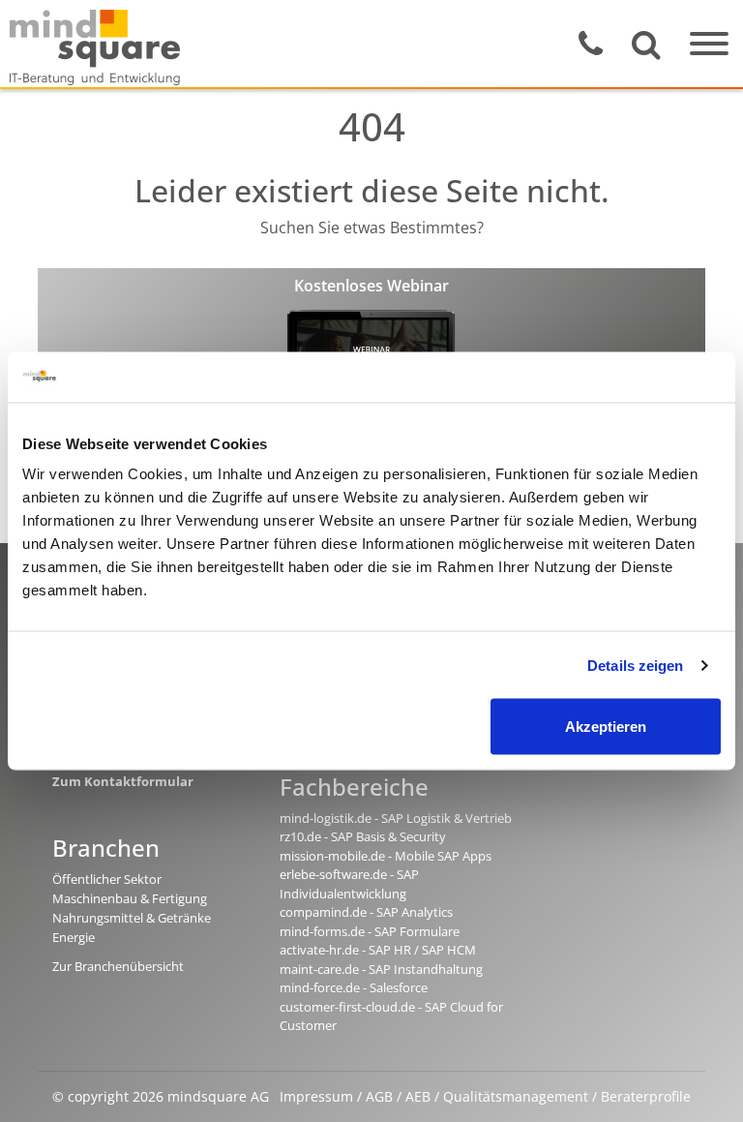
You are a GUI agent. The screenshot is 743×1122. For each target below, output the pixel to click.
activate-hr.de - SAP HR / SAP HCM (378, 949)
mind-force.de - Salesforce (354, 987)
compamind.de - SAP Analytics (366, 912)
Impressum (316, 1096)
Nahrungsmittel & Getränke (131, 917)
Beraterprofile (646, 1096)
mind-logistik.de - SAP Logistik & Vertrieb (396, 818)
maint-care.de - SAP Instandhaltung (381, 969)
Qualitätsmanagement (515, 1096)
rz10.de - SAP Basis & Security (363, 836)
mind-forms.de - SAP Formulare (370, 931)
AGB (379, 1096)
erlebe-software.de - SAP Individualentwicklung (349, 883)
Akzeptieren (605, 726)
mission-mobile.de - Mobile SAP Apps (385, 855)
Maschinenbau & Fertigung (129, 898)
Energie (73, 937)
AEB (418, 1096)
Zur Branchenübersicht (118, 966)
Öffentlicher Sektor (107, 879)
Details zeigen (635, 664)
